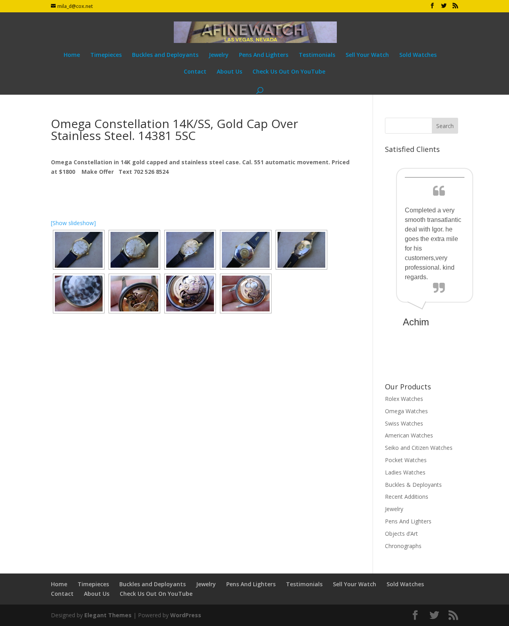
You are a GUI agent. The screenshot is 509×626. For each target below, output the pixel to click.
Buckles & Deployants (413, 484)
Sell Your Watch (367, 55)
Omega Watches (406, 411)
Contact (195, 72)
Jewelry (219, 55)
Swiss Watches (404, 423)
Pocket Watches (406, 460)
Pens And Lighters (263, 55)
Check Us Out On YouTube (289, 72)
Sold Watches (418, 55)
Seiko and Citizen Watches (419, 447)
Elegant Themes (108, 615)
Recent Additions (406, 496)
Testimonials (317, 55)
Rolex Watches (404, 398)
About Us (229, 72)
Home (72, 55)
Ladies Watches (405, 472)
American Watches (409, 435)
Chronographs (403, 546)
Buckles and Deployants (165, 55)
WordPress (185, 615)
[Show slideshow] (73, 223)
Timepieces (106, 55)
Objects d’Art (401, 533)
